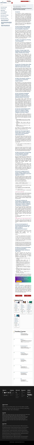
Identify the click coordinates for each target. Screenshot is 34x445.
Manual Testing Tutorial (25, 416)
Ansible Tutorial (20, 419)
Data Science (3, 2)
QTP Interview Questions (24, 436)
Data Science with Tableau (4, 15)
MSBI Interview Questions (17, 436)
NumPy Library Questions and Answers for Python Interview (5, 25)
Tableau (12, 409)
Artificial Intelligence (16, 409)
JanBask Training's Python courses (20, 286)
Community (23, 392)
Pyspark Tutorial (4, 418)
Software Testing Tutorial (11, 414)
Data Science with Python (4, 18)
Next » (27, 295)
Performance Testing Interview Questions (7, 436)
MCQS (22, 396)
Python (20, 406)
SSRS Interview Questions (24, 433)
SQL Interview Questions (25, 427)
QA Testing (10, 406)
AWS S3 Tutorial (23, 415)
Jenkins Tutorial (16, 419)
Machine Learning (3, 8)
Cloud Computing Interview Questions (15, 433)
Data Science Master (4, 16)
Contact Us (11, 393)
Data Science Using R (4, 7)
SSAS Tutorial (11, 416)
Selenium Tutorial (4, 417)
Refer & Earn (5, 395)
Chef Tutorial (11, 419)
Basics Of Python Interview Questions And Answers (5, 20)
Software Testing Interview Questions (16, 427)
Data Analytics (22, 408)
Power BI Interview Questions (6, 433)
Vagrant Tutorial (25, 419)
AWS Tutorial (10, 415)
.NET (18, 406)
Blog (22, 393)
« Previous (18, 295)
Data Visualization (3, 13)
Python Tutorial (25, 417)
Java (16, 406)
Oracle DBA (26, 406)
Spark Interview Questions (5, 430)
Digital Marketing (27, 408)
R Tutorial (8, 418)
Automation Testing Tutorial (17, 416)
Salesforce (3, 406)
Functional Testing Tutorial (5, 416)
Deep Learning (3, 10)
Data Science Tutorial (5, 415)
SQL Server (7, 406)
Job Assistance (12, 392)
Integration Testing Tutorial (5, 419)
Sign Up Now (19, 281)
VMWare (9, 409)
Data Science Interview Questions (22, 430)
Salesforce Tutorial (4, 414)
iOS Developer (4, 408)
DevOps (14, 406)
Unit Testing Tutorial (12, 418)
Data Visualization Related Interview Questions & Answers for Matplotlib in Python (6, 23)
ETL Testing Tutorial (20, 417)
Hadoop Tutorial (14, 415)
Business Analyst (9, 408)
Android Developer (4, 409)
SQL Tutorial (16, 414)
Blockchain (23, 406)
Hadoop (14, 408)
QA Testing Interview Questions (6, 427)
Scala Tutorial (15, 417)
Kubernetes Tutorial (10, 417)
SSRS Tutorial (18, 415)
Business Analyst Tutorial (22, 414)
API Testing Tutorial (18, 418)
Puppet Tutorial (23, 418)
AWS (12, 408)
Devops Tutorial (28, 414)
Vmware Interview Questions (14, 430)
